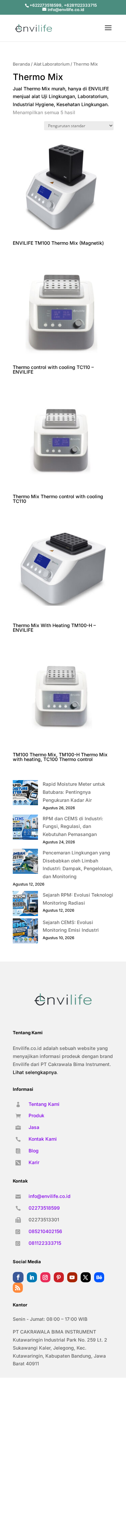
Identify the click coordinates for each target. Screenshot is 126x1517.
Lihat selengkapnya (35, 1072)
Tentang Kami (44, 1104)
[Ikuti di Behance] (99, 1277)
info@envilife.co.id (50, 1196)
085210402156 (45, 1231)
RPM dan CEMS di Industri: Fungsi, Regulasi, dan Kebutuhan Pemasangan (73, 826)
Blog (34, 1150)
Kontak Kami (43, 1139)
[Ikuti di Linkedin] (32, 1277)
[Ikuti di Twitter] (86, 1277)
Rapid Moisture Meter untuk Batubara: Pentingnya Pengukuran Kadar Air (74, 792)
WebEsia (82, 1416)
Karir (34, 1162)
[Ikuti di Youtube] (72, 1277)
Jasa (34, 1127)
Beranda (21, 64)
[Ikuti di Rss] (18, 1288)
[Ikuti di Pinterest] (59, 1277)
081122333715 (45, 1243)
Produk (36, 1115)
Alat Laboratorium (52, 64)
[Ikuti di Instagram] (45, 1277)
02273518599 (44, 1208)
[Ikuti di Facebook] (18, 1277)
